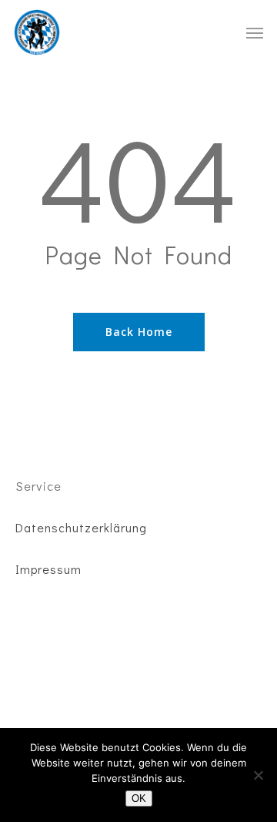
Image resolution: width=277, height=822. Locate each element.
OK (139, 798)
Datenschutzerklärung (81, 527)
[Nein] (257, 775)
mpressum (51, 569)
